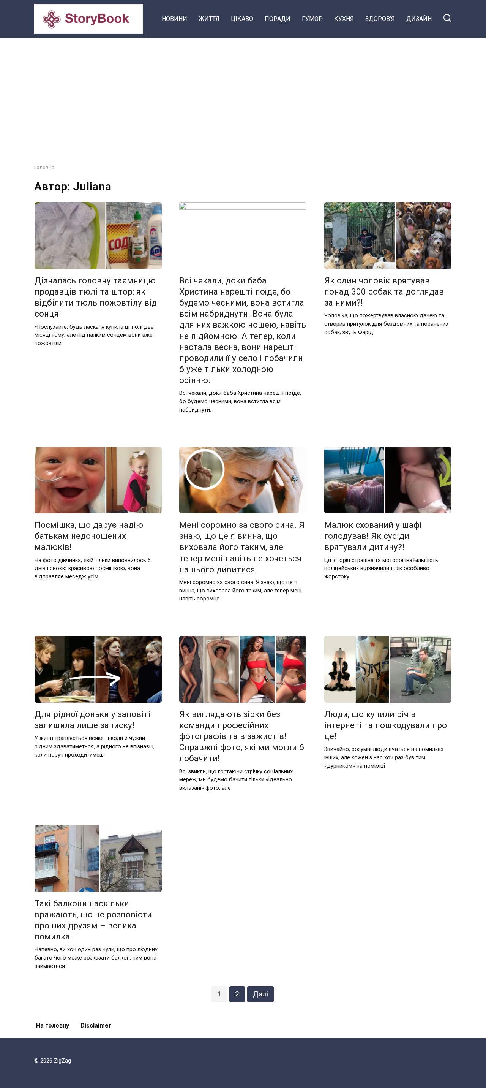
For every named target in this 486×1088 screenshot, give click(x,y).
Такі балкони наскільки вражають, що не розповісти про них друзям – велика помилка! (93, 919)
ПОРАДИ (277, 18)
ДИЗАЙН (419, 18)
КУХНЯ (344, 18)
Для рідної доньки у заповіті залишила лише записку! (92, 719)
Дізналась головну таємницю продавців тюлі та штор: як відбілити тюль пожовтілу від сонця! (96, 297)
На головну (52, 1025)
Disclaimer (95, 1025)
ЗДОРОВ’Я (380, 18)
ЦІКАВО (242, 18)
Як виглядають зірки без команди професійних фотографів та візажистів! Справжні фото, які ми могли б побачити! (241, 736)
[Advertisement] (243, 95)
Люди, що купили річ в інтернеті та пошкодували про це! (385, 725)
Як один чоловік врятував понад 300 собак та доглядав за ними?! (384, 291)
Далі (260, 994)
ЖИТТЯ (209, 18)
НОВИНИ (174, 18)
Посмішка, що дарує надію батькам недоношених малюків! (89, 536)
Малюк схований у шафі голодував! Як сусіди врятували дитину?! (373, 536)
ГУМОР (312, 18)
